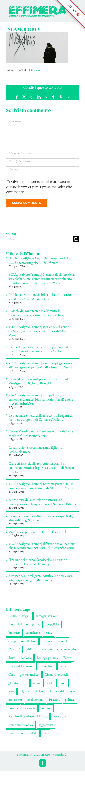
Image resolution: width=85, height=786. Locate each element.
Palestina (54, 704)
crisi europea (44, 654)
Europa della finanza (20, 670)
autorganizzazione (47, 620)
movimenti (15, 704)
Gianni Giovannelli (57, 679)
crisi (28, 654)
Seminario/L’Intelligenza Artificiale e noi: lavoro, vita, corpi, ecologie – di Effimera (41, 582)
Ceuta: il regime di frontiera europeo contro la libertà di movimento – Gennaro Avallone (39, 353)
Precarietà (29, 712)
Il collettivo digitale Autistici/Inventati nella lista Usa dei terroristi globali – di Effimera (40, 264)
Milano (40, 695)
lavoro (62, 687)
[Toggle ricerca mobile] (68, 20)
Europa (67, 662)
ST (66, 759)
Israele (49, 687)
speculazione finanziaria (22, 737)
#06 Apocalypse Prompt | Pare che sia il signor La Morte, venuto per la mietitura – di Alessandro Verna (41, 335)
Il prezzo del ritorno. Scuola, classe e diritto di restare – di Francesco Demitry (38, 566)
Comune (47, 645)
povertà (13, 712)
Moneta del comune (62, 695)
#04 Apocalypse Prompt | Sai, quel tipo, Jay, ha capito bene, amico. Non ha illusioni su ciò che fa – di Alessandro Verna (42, 403)
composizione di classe (22, 645)
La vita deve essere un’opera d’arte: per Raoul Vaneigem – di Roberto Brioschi (38, 385)
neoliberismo (35, 704)
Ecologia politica (47, 662)
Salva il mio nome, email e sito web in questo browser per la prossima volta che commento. (39, 191)
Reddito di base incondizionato (27, 720)
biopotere (14, 637)
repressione (59, 720)
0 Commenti (35, 74)
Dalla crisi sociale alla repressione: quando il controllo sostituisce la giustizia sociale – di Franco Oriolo (41, 471)
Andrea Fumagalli (19, 620)
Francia (64, 670)
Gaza (11, 679)
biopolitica (52, 628)
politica (69, 704)
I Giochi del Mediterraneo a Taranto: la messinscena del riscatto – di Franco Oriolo (37, 317)
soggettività (46, 729)
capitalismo (33, 637)
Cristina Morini (67, 654)
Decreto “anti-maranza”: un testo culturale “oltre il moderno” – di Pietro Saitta (42, 437)
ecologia (26, 662)
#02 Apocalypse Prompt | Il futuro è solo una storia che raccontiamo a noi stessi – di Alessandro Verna (42, 550)
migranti (25, 695)
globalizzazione (17, 687)
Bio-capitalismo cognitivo (24, 628)
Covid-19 (14, 654)
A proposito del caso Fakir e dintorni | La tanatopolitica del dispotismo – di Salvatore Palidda (42, 506)
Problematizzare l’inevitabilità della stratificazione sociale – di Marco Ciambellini (41, 301)
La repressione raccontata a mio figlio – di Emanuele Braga (36, 453)
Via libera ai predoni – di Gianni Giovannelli (38, 536)
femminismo (46, 670)
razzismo (46, 712)
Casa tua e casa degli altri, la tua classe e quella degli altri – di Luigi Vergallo (42, 522)
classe (48, 637)
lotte (11, 695)
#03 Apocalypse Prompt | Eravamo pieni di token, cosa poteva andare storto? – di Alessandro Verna (41, 490)
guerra (36, 687)
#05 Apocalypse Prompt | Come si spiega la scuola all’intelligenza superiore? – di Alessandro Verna (41, 369)
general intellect (29, 679)
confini (62, 645)
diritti (12, 662)
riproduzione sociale (20, 729)
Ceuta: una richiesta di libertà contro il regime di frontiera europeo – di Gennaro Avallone (41, 421)
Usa (45, 737)
